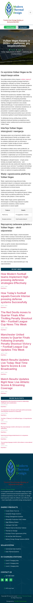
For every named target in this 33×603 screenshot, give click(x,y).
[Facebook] (2, 579)
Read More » (4, 288)
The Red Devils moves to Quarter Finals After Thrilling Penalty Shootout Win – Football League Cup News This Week (16, 318)
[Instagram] (10, 579)
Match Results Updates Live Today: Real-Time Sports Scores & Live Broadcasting (15, 364)
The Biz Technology (20, 601)
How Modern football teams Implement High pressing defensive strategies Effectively (14, 278)
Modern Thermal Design (8, 489)
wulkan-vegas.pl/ (26, 79)
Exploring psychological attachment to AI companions (14, 435)
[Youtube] (6, 579)
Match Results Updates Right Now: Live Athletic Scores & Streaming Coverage (15, 383)
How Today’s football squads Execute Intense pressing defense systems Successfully (15, 298)
